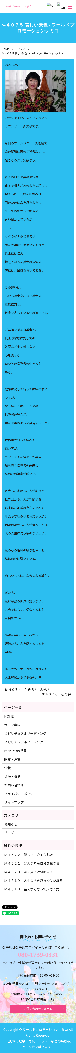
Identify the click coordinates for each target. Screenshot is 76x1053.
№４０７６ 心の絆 (56, 694)
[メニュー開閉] (70, 7)
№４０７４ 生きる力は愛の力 (27, 689)
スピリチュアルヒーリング (23, 742)
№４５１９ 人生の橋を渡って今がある (33, 880)
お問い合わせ (14, 785)
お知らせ (10, 824)
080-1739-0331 (38, 954)
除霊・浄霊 (12, 759)
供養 (7, 767)
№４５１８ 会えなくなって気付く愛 (31, 889)
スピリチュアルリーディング (25, 733)
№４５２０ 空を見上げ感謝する (28, 871)
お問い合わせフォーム (38, 1008)
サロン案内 (12, 724)
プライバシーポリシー (20, 793)
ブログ (21, 49)
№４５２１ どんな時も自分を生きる (31, 863)
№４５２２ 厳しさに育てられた (28, 854)
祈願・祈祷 (12, 776)
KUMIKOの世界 (15, 750)
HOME (5, 49)
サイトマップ (14, 802)
